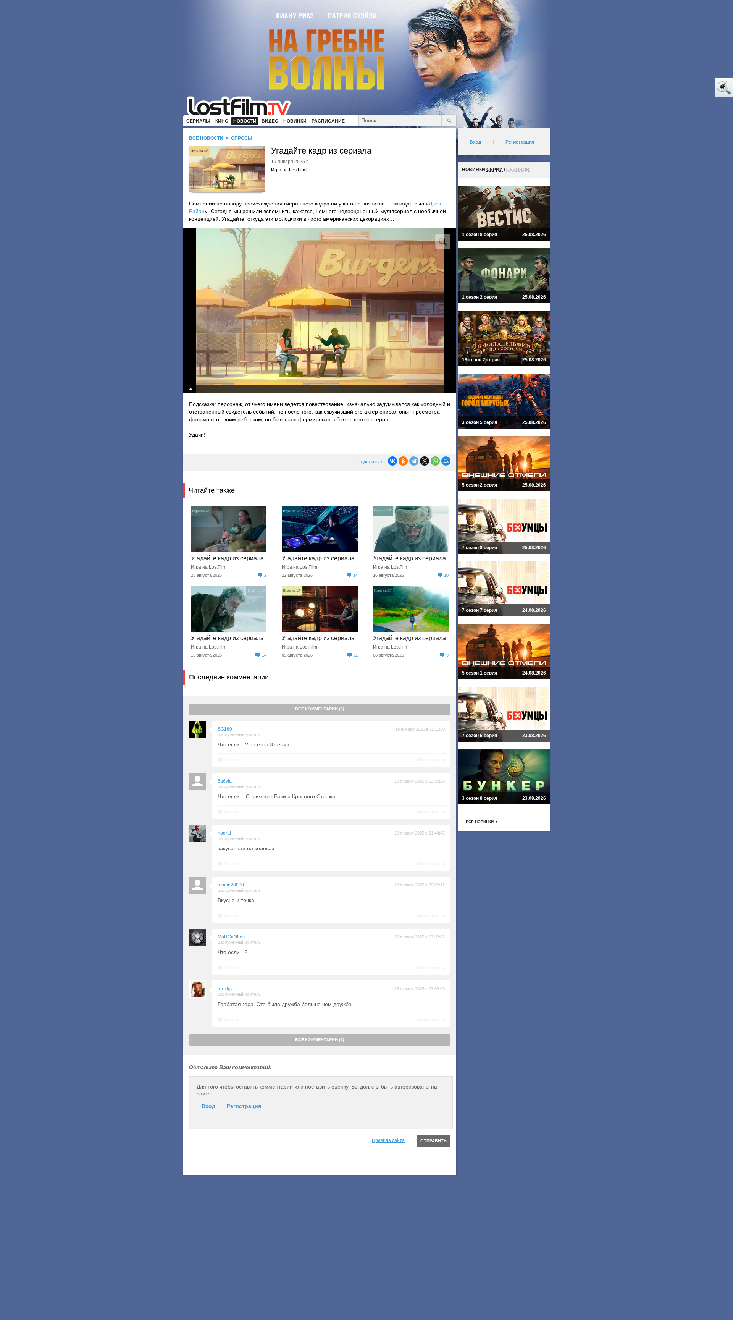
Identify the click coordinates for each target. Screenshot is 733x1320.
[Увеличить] (442, 241)
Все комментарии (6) (319, 709)
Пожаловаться (431, 759)
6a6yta (225, 781)
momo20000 (231, 885)
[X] (424, 461)
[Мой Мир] (445, 461)
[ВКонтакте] (392, 461)
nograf (224, 833)
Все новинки (480, 821)
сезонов (518, 169)
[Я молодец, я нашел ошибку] (695, 87)
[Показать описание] (191, 389)
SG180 (225, 729)
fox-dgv (225, 989)
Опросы (241, 138)
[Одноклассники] (403, 461)
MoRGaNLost (232, 937)
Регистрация (244, 1106)
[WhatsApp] (435, 461)
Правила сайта (388, 1140)
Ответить (233, 759)
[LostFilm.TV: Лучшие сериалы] (242, 105)
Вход (208, 1106)
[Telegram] (413, 461)
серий (494, 169)
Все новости (206, 138)
